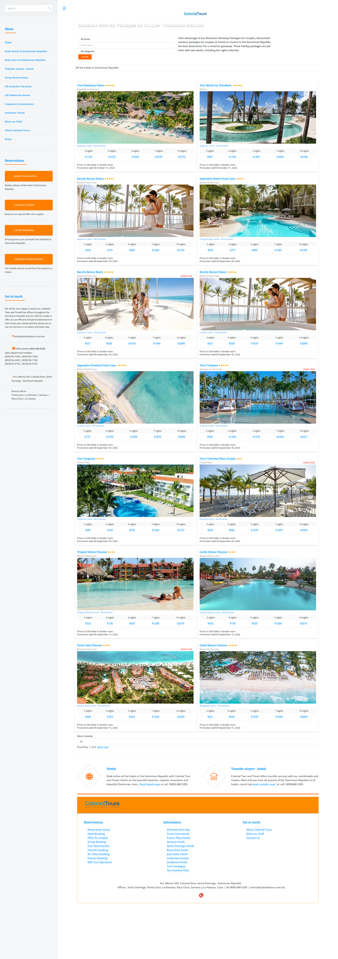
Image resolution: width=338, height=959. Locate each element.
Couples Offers (25, 204)
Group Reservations (16, 77)
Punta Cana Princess (89, 645)
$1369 (155, 530)
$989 (132, 250)
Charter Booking (97, 858)
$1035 (132, 343)
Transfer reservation (29, 259)
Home (8, 42)
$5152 (182, 156)
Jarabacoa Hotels (177, 862)
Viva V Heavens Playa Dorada (217, 458)
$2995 (304, 530)
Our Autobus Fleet (178, 870)
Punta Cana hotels (178, 833)
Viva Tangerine (86, 458)
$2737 (180, 530)
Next (100, 747)
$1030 (109, 436)
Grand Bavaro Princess (213, 645)
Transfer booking (98, 850)
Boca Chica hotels (177, 850)
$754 (110, 716)
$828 (109, 343)
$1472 (112, 156)
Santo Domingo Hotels (180, 845)
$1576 (256, 436)
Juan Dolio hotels (177, 854)
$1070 (254, 530)
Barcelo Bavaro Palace (90, 178)
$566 (88, 716)
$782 (110, 530)
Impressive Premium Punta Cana (96, 365)
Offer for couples (98, 837)
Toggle (64, 8)
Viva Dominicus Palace (91, 85)
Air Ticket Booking (99, 854)
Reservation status (99, 829)
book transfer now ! (264, 784)
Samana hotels (176, 841)
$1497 (279, 530)
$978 (132, 530)
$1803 (157, 436)
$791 (110, 250)
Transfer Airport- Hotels (19, 68)
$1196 (232, 156)
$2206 (280, 436)
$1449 (156, 343)
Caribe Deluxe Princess (213, 551)
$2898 (181, 343)
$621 (88, 343)
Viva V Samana (209, 365)
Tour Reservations (98, 845)
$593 (88, 250)
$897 (210, 156)
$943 (132, 716)
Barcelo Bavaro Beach (90, 271)
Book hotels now (150, 784)
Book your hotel (26, 176)
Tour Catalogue (176, 866)
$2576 (158, 156)
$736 (110, 623)
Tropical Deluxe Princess (92, 551)
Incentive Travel (15, 112)
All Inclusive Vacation (18, 86)
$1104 (88, 156)
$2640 (180, 716)
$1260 (232, 436)
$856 (232, 530)
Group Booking (97, 841)
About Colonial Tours (17, 130)
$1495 (256, 156)
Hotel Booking (96, 833)
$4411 (304, 436)
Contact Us (253, 837)
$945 (210, 436)
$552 (88, 623)
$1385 (155, 250)
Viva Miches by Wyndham (216, 85)
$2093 (280, 156)
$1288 (133, 436)
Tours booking (24, 230)
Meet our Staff (13, 121)
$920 (132, 623)
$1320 (155, 716)
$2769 (180, 250)
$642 (210, 530)
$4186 (304, 156)
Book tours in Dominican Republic (25, 59)
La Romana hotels (178, 858)
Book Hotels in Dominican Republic (26, 51)
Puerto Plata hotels (178, 837)
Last (106, 747)
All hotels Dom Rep (178, 829)
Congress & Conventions (19, 103)
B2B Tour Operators (100, 862)
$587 (88, 530)
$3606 (181, 436)
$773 (87, 436)
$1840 (135, 156)
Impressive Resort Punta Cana (217, 178)
